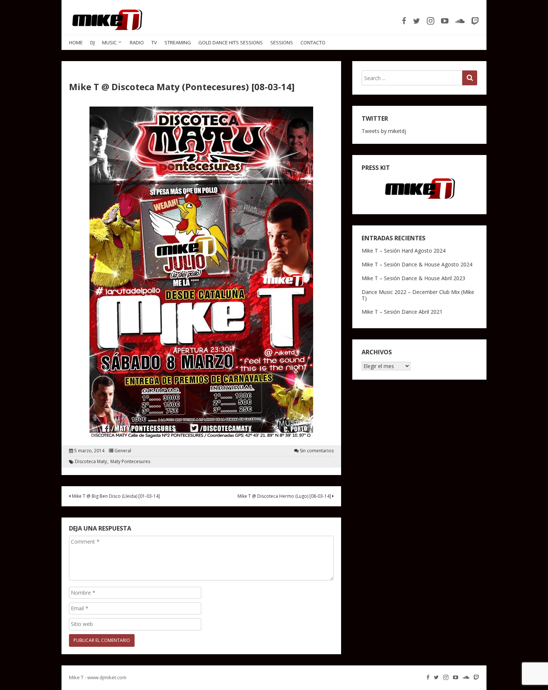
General (122, 450)
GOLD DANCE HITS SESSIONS (230, 42)
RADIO (137, 42)
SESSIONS (281, 42)
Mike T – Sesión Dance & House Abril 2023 (413, 278)
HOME (76, 42)
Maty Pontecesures (130, 461)
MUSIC (109, 42)
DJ (92, 42)
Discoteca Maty (91, 461)
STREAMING (177, 42)
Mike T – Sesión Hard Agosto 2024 (403, 250)
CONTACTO (312, 42)
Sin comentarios (317, 450)
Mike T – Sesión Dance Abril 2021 (402, 311)
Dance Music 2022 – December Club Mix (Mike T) (418, 295)
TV (154, 42)
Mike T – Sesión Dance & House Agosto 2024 (417, 264)
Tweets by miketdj (384, 130)
